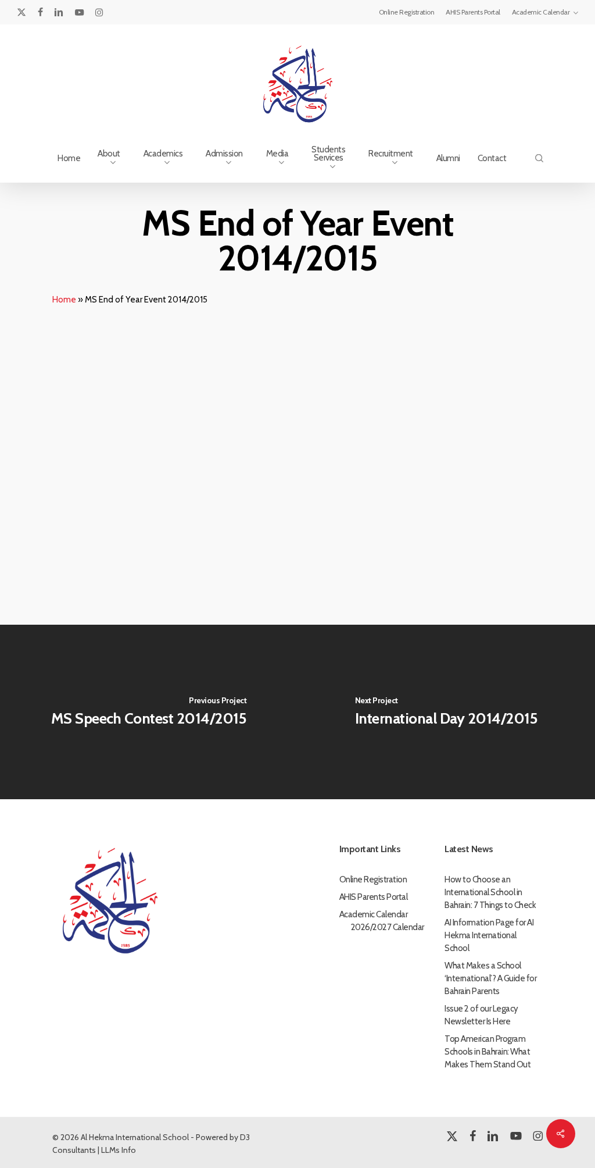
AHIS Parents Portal (373, 897)
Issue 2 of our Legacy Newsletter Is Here (481, 1015)
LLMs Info (118, 1150)
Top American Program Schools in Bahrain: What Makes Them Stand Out (488, 1052)
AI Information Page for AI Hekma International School (489, 935)
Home (64, 299)
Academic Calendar (373, 914)
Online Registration (373, 879)
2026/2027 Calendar (387, 927)
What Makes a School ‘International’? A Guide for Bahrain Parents (490, 978)
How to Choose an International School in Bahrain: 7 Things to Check (490, 892)
